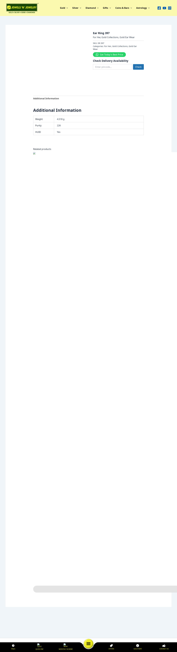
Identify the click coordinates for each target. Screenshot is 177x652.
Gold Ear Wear (127, 37)
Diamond (91, 7)
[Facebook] (159, 8)
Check (138, 66)
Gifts (105, 7)
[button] (66, 8)
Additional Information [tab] (46, 98)
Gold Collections (110, 37)
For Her (96, 37)
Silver (75, 7)
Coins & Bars (122, 7)
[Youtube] (164, 8)
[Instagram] (169, 8)
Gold (62, 7)
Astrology (141, 7)
